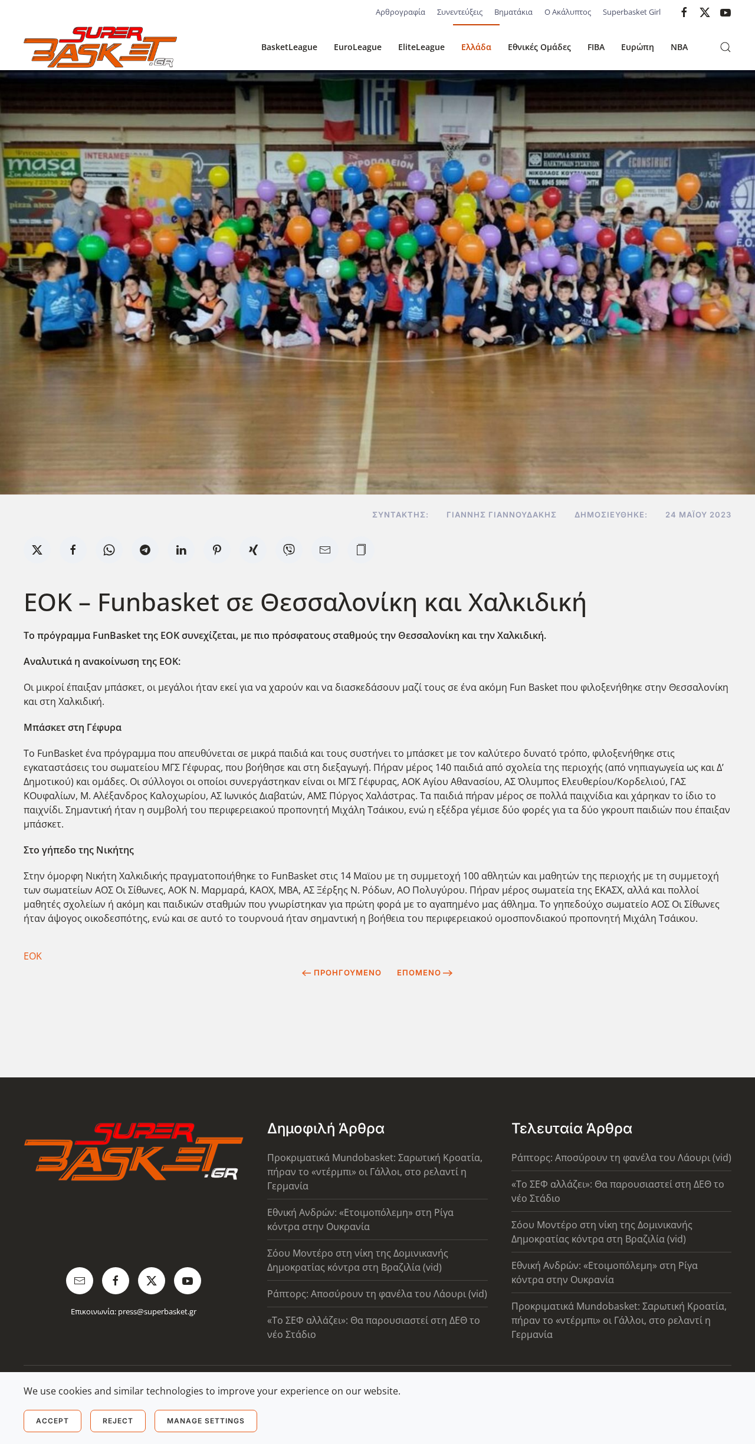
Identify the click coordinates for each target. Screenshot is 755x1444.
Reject (118, 1420)
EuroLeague (358, 46)
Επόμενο (419, 972)
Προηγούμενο (348, 972)
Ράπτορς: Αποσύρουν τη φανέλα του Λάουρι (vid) (377, 1293)
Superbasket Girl (632, 11)
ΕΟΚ (33, 956)
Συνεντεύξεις (459, 11)
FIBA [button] (596, 46)
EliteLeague (421, 46)
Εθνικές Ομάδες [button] (539, 46)
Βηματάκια (513, 11)
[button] (725, 47)
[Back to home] (100, 47)
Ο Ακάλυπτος (567, 11)
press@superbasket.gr (157, 1311)
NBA (679, 46)
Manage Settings (206, 1420)
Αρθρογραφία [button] (400, 11)
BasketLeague (289, 46)
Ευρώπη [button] (637, 46)
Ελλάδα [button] (476, 46)
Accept (52, 1420)
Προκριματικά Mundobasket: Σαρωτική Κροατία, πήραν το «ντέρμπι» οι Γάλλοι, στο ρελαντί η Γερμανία (374, 1171)
